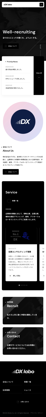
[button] (19, 285)
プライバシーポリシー (36, 413)
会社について (8, 382)
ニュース (27, 390)
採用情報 (6, 390)
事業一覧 (27, 382)
